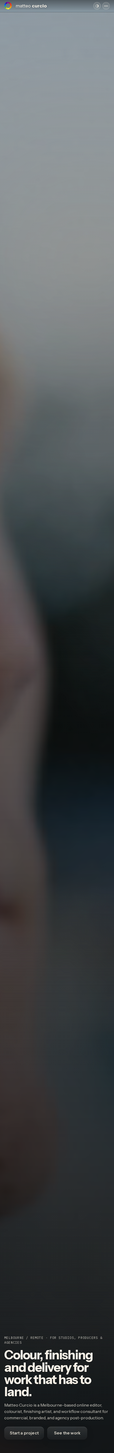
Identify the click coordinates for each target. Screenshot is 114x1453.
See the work (67, 1432)
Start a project (24, 1432)
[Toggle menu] (106, 6)
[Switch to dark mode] (97, 6)
